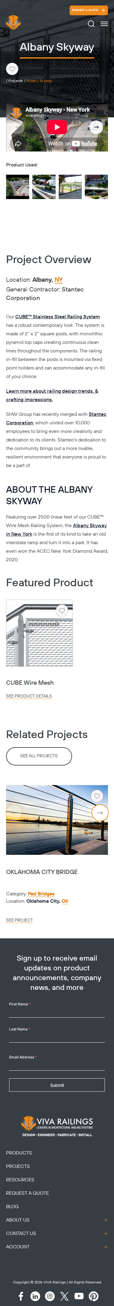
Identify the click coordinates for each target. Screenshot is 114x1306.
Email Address (23, 1057)
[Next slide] (96, 127)
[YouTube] (79, 1296)
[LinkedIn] (35, 1296)
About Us (17, 1220)
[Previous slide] (18, 127)
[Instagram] (50, 1296)
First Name (20, 1004)
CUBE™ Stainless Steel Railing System (57, 317)
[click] (104, 23)
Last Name (19, 1029)
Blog (12, 1207)
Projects (16, 81)
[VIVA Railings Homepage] (20, 22)
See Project (19, 920)
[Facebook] (21, 1296)
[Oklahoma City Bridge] (57, 820)
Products (19, 1153)
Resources (20, 1180)
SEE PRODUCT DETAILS (29, 696)
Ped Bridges (41, 894)
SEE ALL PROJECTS (39, 756)
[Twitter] (64, 1296)
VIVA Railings (54, 1282)
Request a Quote (85, 10)
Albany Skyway (39, 81)
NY (59, 280)
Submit (57, 1085)
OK (65, 901)
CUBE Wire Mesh (30, 683)
